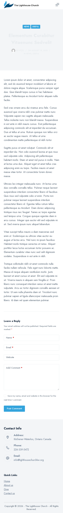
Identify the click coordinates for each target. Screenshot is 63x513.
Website (10, 357)
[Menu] (57, 4)
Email (9, 347)
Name (10, 337)
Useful (35, 26)
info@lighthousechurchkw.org (29, 460)
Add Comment (14, 367)
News (26, 26)
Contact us (9, 493)
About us (8, 485)
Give (6, 489)
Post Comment (14, 408)
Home (7, 481)
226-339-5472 (21, 449)
